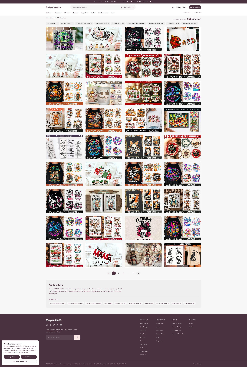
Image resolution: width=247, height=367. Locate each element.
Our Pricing (159, 323)
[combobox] (96, 7)
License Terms (177, 323)
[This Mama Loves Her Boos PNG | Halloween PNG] (104, 39)
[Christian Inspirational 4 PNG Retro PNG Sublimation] (182, 228)
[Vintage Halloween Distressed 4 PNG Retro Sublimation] (143, 147)
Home (48, 18)
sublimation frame (173, 23)
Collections (143, 348)
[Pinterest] (54, 325)
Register (191, 327)
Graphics (143, 334)
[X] (57, 325)
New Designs (144, 327)
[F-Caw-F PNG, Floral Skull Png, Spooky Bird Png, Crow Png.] (143, 228)
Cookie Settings (197, 364)
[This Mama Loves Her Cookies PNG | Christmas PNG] (64, 66)
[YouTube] (61, 325)
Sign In (185, 7)
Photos (142, 341)
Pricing (179, 7)
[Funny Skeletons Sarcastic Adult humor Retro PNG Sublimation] (182, 174)
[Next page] (138, 273)
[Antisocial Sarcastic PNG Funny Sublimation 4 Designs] (143, 39)
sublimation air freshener (84, 23)
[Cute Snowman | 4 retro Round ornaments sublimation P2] (143, 255)
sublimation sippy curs (156, 23)
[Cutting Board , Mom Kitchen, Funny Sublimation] (182, 120)
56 (133, 273)
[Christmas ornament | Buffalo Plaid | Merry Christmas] (143, 66)
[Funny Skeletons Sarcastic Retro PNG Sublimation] (182, 93)
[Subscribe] (77, 337)
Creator (158, 327)
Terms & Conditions (179, 334)
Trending (53, 23)
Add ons (142, 337)
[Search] (121, 7)
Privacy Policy (177, 327)
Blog (157, 337)
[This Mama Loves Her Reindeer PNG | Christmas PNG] (104, 255)
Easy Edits (159, 330)
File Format (67, 23)
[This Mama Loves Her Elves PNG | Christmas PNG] (104, 174)
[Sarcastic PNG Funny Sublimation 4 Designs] (64, 201)
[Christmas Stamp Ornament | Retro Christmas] (182, 147)
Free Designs (144, 323)
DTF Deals (143, 355)
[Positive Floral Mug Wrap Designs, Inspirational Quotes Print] (104, 93)
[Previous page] (109, 273)
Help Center (160, 341)
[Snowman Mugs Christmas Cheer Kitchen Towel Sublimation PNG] (104, 201)
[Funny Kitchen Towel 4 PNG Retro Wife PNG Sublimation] (182, 66)
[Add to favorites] (80, 29)
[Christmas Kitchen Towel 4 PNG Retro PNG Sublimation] (104, 66)
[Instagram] (47, 325)
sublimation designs (102, 23)
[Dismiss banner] (200, 1)
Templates (143, 344)
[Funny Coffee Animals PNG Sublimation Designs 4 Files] (64, 120)
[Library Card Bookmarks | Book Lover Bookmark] (64, 147)
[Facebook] (50, 325)
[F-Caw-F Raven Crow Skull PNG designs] (182, 255)
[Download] (76, 29)
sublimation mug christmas (136, 23)
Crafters (53, 18)
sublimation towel (118, 23)
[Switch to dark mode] (173, 7)
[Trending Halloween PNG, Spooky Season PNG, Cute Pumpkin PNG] (143, 120)
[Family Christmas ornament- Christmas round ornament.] (143, 93)
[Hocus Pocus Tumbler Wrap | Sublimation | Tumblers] (64, 39)
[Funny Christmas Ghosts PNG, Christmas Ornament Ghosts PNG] (182, 39)
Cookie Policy (177, 330)
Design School (160, 334)
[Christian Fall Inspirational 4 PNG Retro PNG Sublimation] (64, 93)
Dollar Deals (144, 351)
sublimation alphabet (189, 23)
